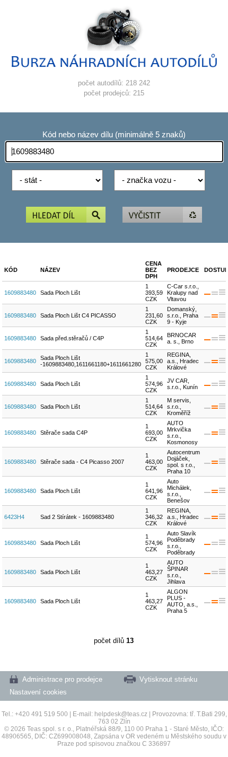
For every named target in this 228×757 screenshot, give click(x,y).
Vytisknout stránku (168, 679)
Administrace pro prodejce (62, 679)
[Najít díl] (66, 215)
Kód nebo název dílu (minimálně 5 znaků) (114, 134)
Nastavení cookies (38, 692)
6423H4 (14, 517)
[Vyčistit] (162, 215)
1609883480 (20, 292)
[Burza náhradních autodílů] (114, 65)
